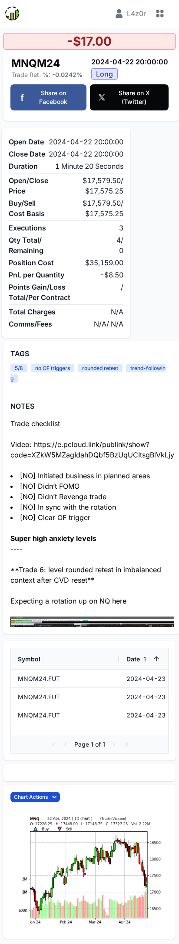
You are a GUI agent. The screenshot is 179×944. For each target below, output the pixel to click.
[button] (53, 744)
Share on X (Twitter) (134, 97)
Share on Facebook (53, 97)
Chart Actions (31, 797)
